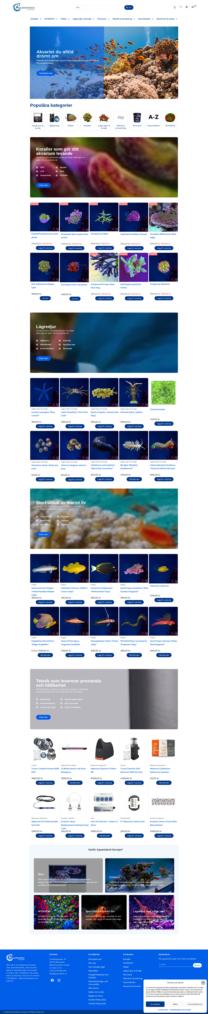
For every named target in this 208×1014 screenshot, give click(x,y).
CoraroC (114, 877)
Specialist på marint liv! (100, 911)
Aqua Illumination (68, 765)
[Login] (174, 7)
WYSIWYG (49, 19)
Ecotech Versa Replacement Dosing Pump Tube (75, 825)
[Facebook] (52, 980)
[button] (203, 982)
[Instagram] (59, 980)
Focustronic (125, 818)
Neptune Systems (98, 765)
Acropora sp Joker (99, 234)
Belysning (54, 126)
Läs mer (45, 298)
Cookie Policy (163, 1010)
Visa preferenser (195, 1004)
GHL (92, 818)
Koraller (34, 19)
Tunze (34, 765)
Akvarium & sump (165, 19)
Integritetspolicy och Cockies (180, 1010)
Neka (175, 1004)
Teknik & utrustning (122, 19)
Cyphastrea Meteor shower (133, 234)
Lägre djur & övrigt (82, 19)
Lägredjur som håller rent (149, 911)
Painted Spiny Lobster (131, 412)
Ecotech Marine (68, 818)
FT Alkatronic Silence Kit (132, 821)
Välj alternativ (134, 479)
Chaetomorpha (157, 409)
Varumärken (144, 19)
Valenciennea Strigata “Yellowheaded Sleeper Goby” (43, 591)
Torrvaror (101, 19)
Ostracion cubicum (159, 586)
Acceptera (155, 1004)
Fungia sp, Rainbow (160, 284)
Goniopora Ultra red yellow (74, 285)
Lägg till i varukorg (45, 248)
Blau (41, 874)
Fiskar (64, 19)
